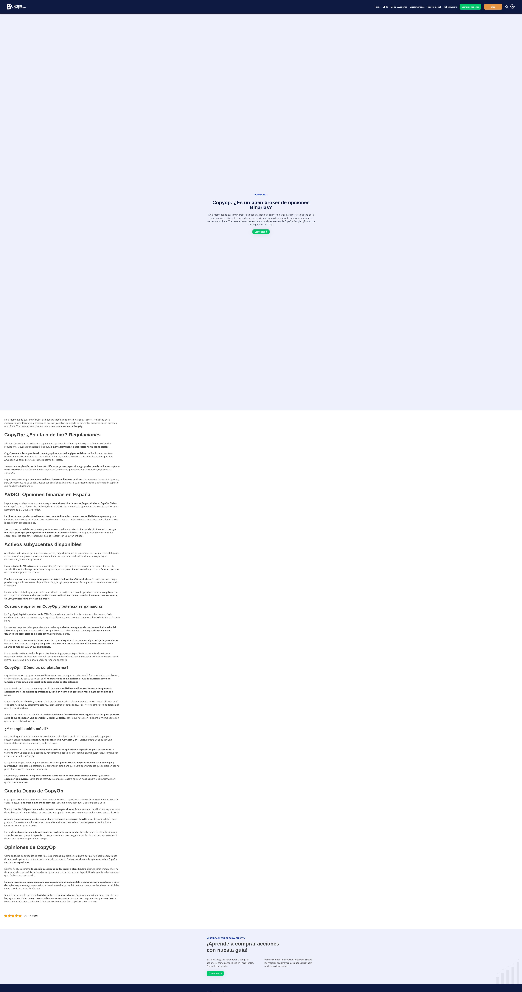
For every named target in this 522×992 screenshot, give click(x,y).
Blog (493, 6)
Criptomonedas (417, 7)
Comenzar (214, 973)
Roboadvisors (450, 7)
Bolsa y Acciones (399, 7)
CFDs (385, 7)
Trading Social (434, 7)
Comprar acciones (470, 6)
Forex (377, 7)
